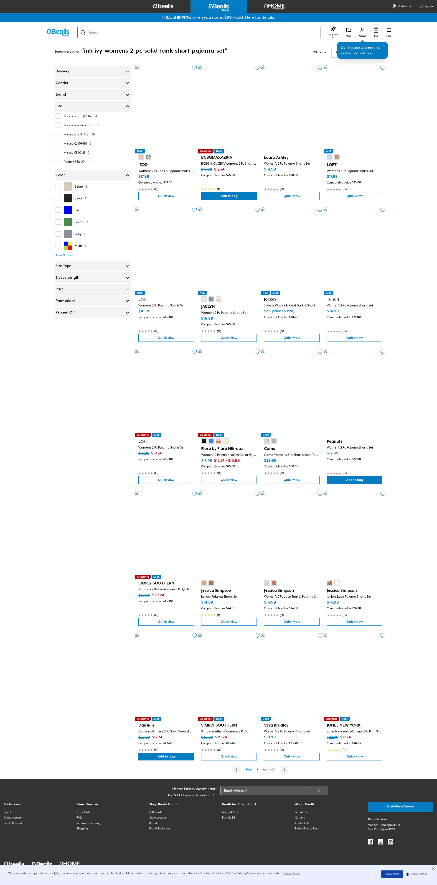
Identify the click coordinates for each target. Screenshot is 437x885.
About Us (301, 812)
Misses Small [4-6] (79, 134)
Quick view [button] (176, 197)
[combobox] (198, 32)
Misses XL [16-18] (77, 143)
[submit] (319, 790)
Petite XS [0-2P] (76, 161)
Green (81, 222)
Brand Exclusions (160, 828)
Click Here (244, 17)
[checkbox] (58, 116)
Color (60, 175)
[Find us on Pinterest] (390, 841)
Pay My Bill (229, 817)
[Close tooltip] (383, 45)
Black (80, 198)
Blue (80, 210)
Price (60, 289)
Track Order (83, 812)
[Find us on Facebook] (370, 841)
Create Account (13, 817)
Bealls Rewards (13, 823)
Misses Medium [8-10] (81, 125)
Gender (62, 83)
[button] (416, 874)
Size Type (63, 266)
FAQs (79, 817)
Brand (61, 95)
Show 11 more (64, 255)
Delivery (62, 71)
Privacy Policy (291, 873)
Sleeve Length (67, 278)
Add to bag (239, 197)
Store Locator (157, 817)
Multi (80, 245)
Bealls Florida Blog (307, 828)
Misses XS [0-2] (76, 152)
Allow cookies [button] (392, 874)
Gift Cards (155, 812)
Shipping (82, 828)
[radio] (141, 157)
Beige (81, 186)
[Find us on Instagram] (380, 841)
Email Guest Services (400, 806)
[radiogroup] (144, 157)
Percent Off (65, 313)
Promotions (65, 301)
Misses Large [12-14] (80, 116)
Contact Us (302, 823)
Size (59, 106)
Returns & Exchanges (90, 823)
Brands (153, 823)
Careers (300, 817)
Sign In (8, 812)
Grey (80, 234)
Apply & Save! (231, 812)
